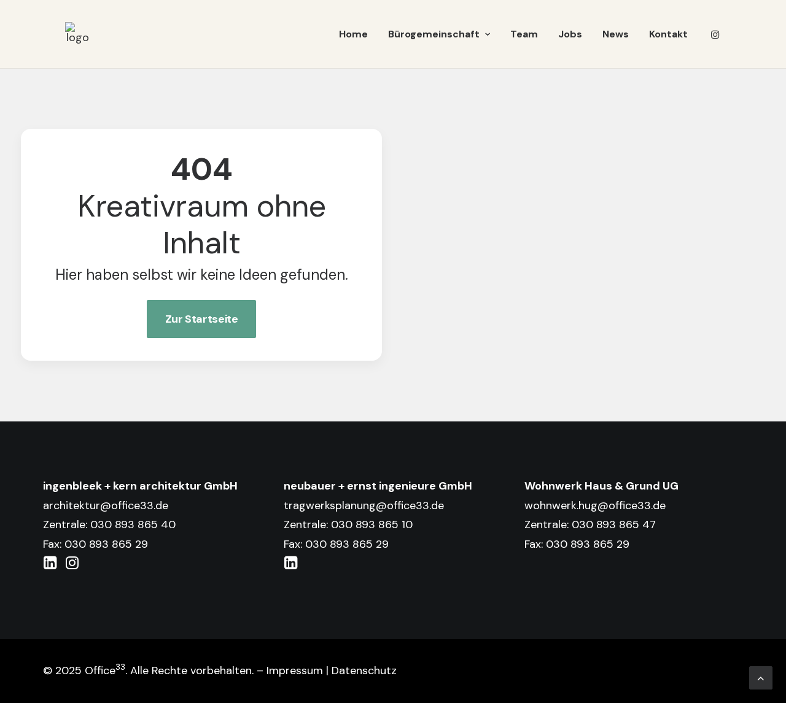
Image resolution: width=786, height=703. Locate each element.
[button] (715, 34)
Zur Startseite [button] (201, 319)
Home (353, 34)
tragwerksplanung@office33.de (364, 505)
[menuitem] (353, 34)
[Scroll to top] (760, 677)
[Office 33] (77, 34)
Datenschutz (364, 670)
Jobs (570, 34)
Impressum (295, 670)
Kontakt (668, 34)
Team (524, 34)
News (615, 34)
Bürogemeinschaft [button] (434, 34)
